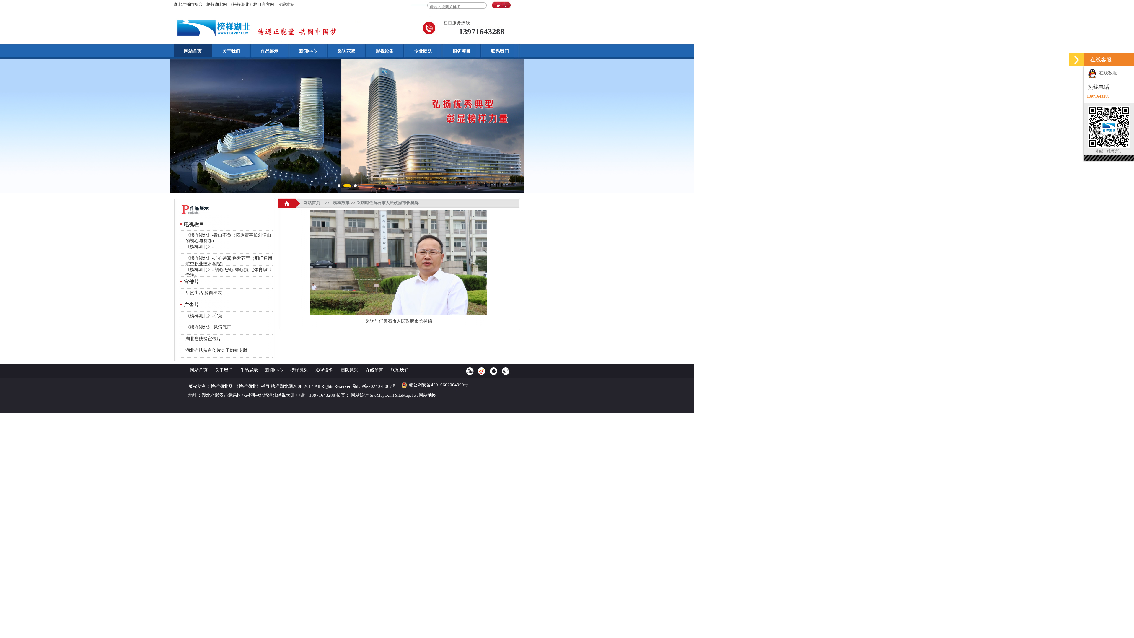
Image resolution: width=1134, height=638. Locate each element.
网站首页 (193, 51)
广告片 (191, 305)
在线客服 (1107, 73)
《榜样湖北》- (199, 246)
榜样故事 (341, 203)
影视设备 (385, 51)
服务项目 (461, 51)
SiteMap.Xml (382, 395)
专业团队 (423, 51)
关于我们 (231, 51)
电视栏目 (194, 224)
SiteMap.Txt (406, 395)
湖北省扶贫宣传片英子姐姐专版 (216, 350)
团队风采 (349, 370)
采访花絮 (346, 51)
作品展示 (269, 51)
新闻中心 (308, 51)
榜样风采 (299, 370)
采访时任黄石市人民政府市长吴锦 (388, 203)
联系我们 (500, 51)
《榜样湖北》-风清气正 (208, 327)
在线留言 (374, 370)
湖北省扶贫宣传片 (203, 338)
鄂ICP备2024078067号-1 (377, 386)
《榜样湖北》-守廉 (203, 315)
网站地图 (427, 395)
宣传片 (191, 282)
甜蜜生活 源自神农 (203, 292)
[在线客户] (1076, 59)
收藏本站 (286, 4)
